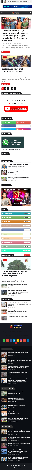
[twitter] (8, 129)
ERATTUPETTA (15, 221)
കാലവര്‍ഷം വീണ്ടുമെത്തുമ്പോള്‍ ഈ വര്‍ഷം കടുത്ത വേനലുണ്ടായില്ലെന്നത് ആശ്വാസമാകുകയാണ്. (15, 274)
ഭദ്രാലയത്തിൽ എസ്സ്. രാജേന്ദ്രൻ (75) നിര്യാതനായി (17, 171)
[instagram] (23, 129)
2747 (12, 88)
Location (23, 465)
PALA (15, 250)
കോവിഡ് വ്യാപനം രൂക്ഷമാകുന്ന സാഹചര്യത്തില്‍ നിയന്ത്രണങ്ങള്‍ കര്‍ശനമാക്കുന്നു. (16, 400)
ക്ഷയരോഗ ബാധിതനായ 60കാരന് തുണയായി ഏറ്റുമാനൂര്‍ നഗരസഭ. (18, 178)
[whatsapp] (8, 122)
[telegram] (23, 125)
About (12, 465)
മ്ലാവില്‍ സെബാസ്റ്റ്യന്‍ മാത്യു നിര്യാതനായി (19, 443)
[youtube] (23, 122)
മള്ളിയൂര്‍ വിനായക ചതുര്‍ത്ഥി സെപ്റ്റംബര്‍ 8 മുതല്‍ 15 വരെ (18, 353)
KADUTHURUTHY (15, 230)
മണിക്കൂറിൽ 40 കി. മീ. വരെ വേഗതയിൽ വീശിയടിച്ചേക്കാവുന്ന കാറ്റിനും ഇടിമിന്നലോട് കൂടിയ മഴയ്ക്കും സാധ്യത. (18, 292)
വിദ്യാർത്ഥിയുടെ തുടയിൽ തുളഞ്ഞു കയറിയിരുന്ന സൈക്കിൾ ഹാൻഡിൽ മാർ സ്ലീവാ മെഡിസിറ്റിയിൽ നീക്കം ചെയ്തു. (17, 451)
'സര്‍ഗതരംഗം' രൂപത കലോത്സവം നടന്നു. (17, 316)
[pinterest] (16, 343)
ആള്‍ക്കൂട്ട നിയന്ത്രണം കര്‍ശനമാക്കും (16, 405)
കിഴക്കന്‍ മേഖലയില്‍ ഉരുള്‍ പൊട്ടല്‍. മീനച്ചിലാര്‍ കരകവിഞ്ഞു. (19, 438)
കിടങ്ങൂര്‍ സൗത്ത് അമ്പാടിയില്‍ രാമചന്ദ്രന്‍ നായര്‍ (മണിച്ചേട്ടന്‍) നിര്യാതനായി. (18, 165)
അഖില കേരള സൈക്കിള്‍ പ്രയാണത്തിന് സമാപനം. (12, 70)
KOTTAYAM (15, 238)
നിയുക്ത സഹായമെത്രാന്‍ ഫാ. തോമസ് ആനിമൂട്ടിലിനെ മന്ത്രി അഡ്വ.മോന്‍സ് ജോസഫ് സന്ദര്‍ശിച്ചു (19, 304)
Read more (5, 51)
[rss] (18, 340)
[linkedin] (28, 340)
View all (26, 255)
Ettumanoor (15, 225)
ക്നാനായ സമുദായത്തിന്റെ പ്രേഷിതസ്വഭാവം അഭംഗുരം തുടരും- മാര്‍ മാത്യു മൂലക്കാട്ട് (18, 310)
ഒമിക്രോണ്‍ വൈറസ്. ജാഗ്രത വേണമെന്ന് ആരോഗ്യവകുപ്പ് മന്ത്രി (18, 412)
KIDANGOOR (15, 234)
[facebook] (8, 125)
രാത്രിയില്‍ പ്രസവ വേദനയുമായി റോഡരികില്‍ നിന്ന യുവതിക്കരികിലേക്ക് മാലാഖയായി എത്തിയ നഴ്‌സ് (19, 431)
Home (8, 465)
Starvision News (6, 43)
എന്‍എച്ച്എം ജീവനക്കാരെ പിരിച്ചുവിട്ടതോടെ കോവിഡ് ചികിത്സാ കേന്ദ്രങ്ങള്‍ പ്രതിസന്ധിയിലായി (18, 420)
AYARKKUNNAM (15, 217)
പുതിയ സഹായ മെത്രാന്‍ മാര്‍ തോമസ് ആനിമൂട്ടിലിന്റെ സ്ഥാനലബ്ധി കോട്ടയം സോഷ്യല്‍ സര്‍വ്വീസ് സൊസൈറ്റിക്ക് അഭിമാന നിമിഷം (17, 381)
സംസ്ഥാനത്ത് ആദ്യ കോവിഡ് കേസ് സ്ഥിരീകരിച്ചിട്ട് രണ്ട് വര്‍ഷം (16, 392)
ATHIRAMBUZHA (15, 213)
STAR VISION (19, 468)
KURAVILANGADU (15, 242)
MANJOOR (15, 246)
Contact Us (17, 465)
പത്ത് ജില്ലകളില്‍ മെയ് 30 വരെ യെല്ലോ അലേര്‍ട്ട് (17, 285)
